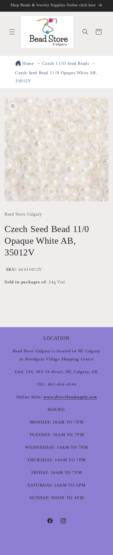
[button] (12, 31)
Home (28, 64)
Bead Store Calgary (47, 550)
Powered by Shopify (78, 550)
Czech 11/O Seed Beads (65, 64)
